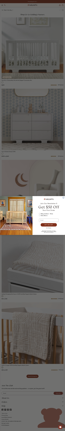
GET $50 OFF (49, 224)
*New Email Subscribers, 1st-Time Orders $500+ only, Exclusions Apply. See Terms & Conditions (48, 231)
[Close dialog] (63, 198)
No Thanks (48, 227)
